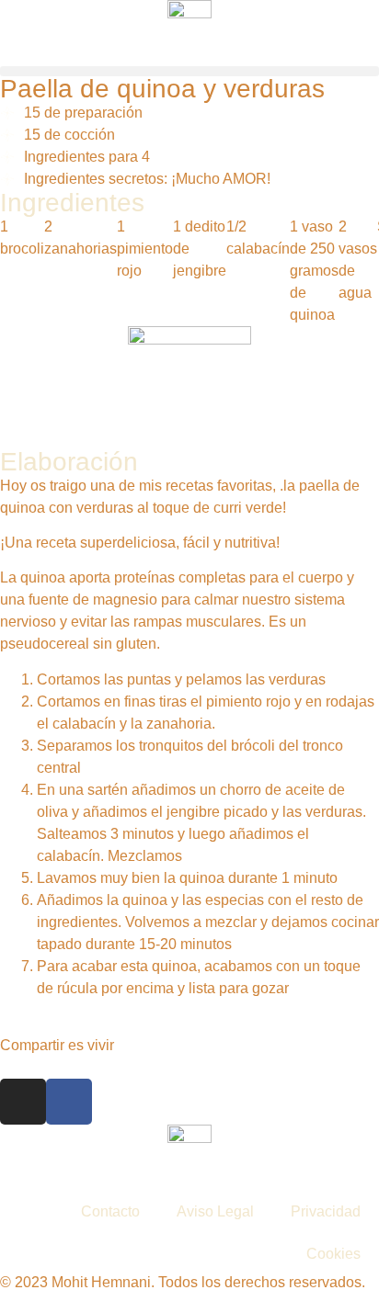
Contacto (110, 1211)
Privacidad (326, 1211)
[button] (189, 71)
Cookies (333, 1254)
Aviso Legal (215, 1211)
